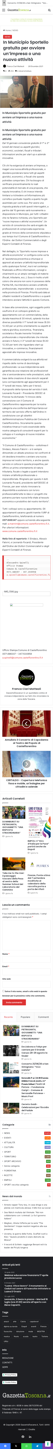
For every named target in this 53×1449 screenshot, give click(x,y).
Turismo (45, 1336)
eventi (33, 1326)
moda (30, 1331)
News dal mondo (12, 1196)
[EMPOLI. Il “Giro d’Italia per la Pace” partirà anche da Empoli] (39, 822)
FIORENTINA (10, 1170)
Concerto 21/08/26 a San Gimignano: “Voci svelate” (34, 1066)
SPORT (7, 1152)
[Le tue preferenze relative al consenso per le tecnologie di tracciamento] (48, 1444)
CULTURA (9, 1147)
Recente (8, 1017)
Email (5, 966)
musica (7, 1336)
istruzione (20, 1331)
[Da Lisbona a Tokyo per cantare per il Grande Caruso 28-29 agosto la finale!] (11, 1050)
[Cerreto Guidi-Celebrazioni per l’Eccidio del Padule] (11, 1108)
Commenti (43, 1017)
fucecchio (8, 1331)
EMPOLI (8, 1180)
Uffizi (6, 1341)
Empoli (24, 1326)
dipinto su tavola (10, 1326)
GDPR (5, 1367)
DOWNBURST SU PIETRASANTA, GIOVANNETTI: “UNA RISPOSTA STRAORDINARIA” (12, 827)
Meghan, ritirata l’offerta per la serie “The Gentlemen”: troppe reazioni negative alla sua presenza (25, 1226)
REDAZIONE (8, 1358)
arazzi (6, 1321)
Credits (31, 1429)
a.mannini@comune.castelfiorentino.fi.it (28, 523)
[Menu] (3, 11)
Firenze (43, 1326)
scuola (25, 1336)
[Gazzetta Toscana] (26, 19)
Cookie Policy (10, 1382)
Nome (5, 954)
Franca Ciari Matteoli (15, 66)
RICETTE (8, 1175)
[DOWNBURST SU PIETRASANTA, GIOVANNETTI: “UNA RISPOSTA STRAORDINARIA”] (13, 812)
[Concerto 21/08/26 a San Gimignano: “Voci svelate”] (11, 1067)
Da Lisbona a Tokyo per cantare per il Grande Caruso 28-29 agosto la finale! (34, 1051)
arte (14, 1321)
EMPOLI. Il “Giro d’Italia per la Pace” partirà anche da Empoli (38, 845)
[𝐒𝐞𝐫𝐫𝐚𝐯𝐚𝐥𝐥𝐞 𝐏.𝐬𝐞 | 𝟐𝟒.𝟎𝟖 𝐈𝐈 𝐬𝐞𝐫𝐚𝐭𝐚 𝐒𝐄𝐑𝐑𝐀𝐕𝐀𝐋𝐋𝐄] (11, 1081)
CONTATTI (7, 1362)
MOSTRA (41, 1331)
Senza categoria (12, 1166)
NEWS (15, 30)
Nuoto (16, 1336)
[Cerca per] (49, 11)
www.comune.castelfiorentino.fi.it (19, 531)
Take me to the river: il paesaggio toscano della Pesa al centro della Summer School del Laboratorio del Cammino (13, 881)
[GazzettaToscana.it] (19, 10)
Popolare (25, 1017)
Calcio (23, 1321)
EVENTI (7, 1138)
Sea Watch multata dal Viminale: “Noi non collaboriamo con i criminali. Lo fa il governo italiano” (25, 1215)
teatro (35, 1336)
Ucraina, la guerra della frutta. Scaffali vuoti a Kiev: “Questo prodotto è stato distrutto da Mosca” (25, 1237)
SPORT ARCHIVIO (12, 1161)
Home (8, 30)
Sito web (6, 979)
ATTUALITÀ (9, 1142)
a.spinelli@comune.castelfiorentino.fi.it (22, 657)
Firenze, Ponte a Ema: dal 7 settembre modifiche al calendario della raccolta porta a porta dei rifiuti (39, 882)
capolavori (34, 1321)
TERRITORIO (10, 1156)
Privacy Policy (10, 1375)
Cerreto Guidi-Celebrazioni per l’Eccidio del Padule (35, 1107)
